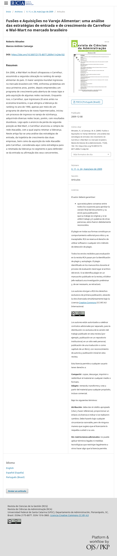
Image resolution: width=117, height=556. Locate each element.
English (10, 468)
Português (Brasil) (15, 477)
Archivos (19, 11)
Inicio (8, 11)
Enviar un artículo (17, 491)
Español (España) (15, 472)
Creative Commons (87, 302)
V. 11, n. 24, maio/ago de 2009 (39, 11)
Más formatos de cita (82, 154)
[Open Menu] (6, 3)
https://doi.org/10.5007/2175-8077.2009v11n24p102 (38, 54)
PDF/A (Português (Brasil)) (88, 102)
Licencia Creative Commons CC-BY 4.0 (69, 515)
